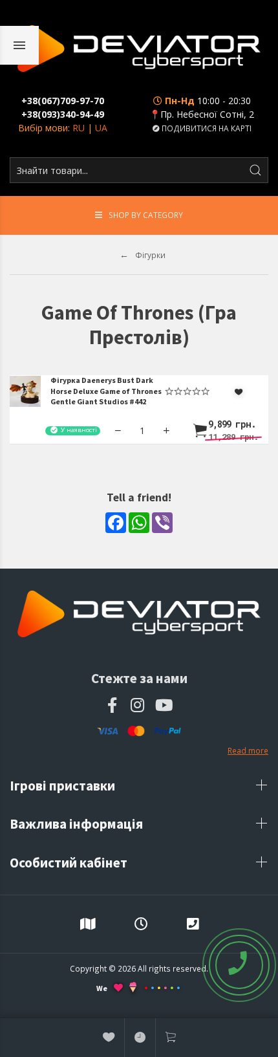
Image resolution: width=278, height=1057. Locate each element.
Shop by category (146, 215)
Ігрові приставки (64, 785)
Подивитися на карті (205, 128)
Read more (248, 750)
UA (101, 128)
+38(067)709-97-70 (62, 100)
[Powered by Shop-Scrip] (162, 988)
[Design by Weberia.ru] (132, 988)
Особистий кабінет (70, 862)
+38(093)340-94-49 (62, 114)
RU (78, 128)
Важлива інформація (77, 824)
